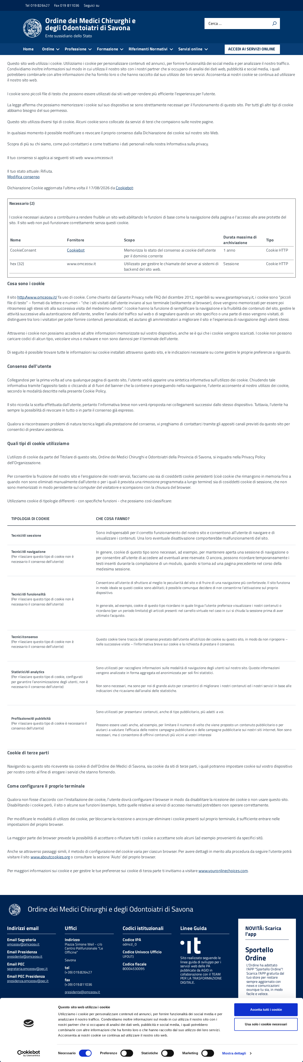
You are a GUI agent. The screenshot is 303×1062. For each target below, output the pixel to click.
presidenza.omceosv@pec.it (28, 980)
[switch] (126, 1053)
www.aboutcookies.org (50, 857)
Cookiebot (124, 188)
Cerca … (215, 23)
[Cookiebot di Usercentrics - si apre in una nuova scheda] (28, 1053)
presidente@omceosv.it (24, 956)
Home (28, 49)
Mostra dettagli (234, 1053)
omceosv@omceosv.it (23, 944)
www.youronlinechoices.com (223, 871)
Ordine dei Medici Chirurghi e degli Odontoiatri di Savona (90, 27)
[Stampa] (274, 23)
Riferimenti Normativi (148, 49)
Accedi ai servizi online (251, 49)
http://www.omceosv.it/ (37, 297)
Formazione (107, 49)
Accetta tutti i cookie (266, 1009)
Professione (75, 49)
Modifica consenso (23, 177)
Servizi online (190, 49)
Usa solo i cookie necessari (266, 1024)
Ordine (48, 49)
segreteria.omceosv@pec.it (27, 968)
